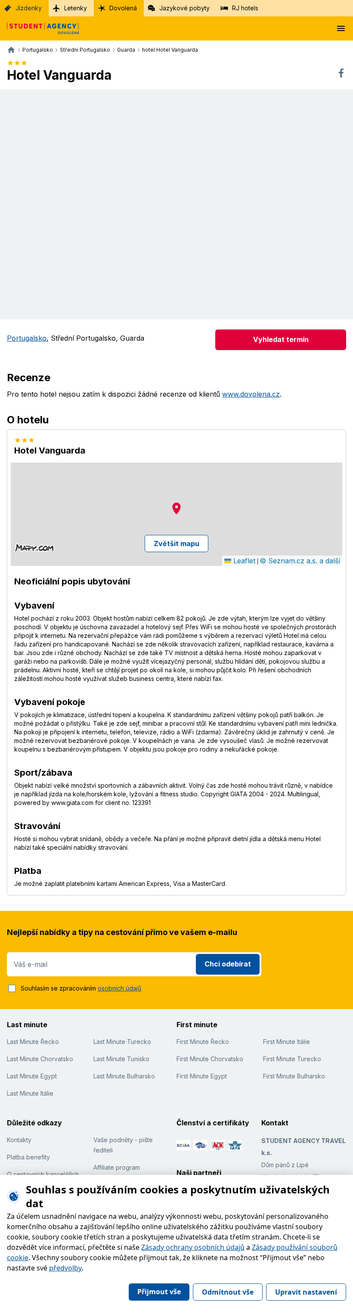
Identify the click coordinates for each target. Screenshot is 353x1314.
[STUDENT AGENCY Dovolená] (39, 28)
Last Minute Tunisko (121, 1058)
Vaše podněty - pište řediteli (123, 1145)
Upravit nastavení (306, 1292)
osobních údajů (119, 988)
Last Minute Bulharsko (124, 1076)
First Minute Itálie (286, 1041)
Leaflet (243, 560)
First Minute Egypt (201, 1076)
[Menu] (341, 28)
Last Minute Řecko (33, 1041)
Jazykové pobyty (184, 8)
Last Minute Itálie (30, 1093)
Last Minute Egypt (32, 1076)
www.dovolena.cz (251, 394)
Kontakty (19, 1139)
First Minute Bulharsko (294, 1076)
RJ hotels (245, 8)
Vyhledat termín (281, 339)
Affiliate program (116, 1167)
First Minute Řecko (202, 1041)
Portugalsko (26, 338)
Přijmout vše (159, 1291)
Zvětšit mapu (176, 543)
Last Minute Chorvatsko (40, 1058)
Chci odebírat (227, 964)
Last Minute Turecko (122, 1041)
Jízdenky (28, 8)
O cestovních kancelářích (43, 1174)
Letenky (75, 8)
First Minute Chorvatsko (209, 1058)
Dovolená (123, 8)
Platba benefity (28, 1157)
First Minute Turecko (292, 1058)
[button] (176, 508)
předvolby (65, 1268)
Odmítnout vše (228, 1292)
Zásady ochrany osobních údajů (193, 1247)
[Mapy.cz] (34, 548)
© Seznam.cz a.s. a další (300, 560)
